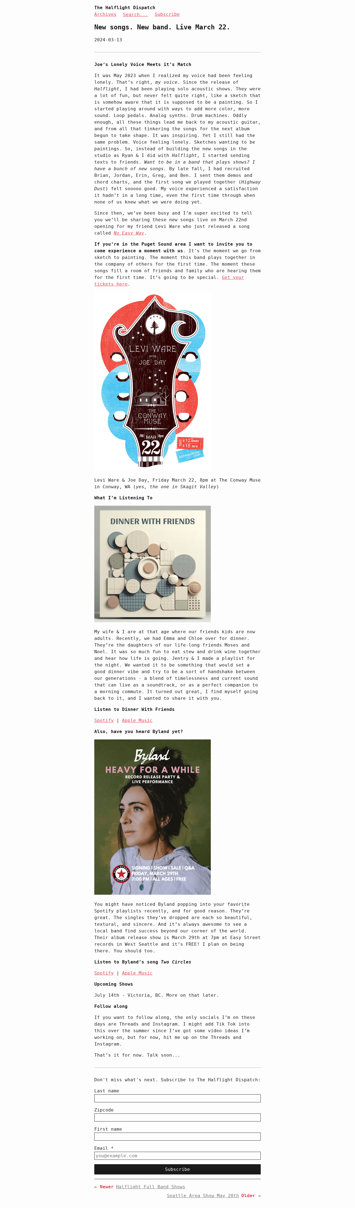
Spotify (104, 720)
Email (104, 1148)
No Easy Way (129, 233)
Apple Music (137, 720)
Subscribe (167, 14)
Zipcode (104, 1110)
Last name (106, 1090)
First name (108, 1129)
